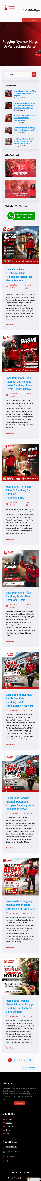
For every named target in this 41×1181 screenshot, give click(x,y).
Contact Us (10, 1126)
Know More (10, 325)
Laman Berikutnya (30, 1067)
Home (8, 1130)
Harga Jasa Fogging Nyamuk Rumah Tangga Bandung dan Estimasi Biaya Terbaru (19, 1006)
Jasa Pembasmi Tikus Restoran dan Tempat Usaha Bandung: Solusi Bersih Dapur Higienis (24, 105)
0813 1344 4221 (34, 9)
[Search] (34, 74)
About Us (9, 1119)
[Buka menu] (31, 3)
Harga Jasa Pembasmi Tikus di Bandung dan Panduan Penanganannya (24, 118)
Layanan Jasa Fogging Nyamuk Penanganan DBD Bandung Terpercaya (20, 905)
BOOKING (19, 1103)
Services (9, 1123)
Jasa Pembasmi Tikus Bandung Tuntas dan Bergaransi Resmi (24, 129)
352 (30, 1060)
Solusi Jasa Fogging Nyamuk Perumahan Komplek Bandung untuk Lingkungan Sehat (20, 803)
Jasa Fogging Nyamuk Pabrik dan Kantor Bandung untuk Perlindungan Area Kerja (24, 141)
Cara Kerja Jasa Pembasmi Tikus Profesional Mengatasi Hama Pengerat (25, 93)
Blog (7, 1134)
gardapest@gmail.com (13, 1152)
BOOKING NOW (32, 20)
